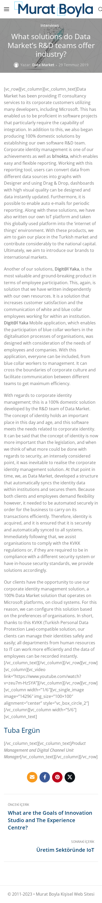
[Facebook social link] (44, 777)
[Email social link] (32, 777)
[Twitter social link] (70, 777)
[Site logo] (53, 9)
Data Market (43, 64)
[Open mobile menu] (6, 9)
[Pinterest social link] (57, 777)
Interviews (50, 25)
